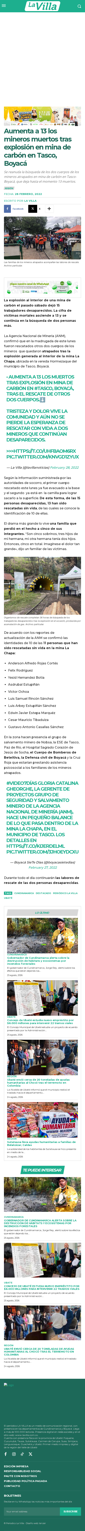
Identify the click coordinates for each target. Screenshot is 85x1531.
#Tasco (43, 388)
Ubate (11, 1017)
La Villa (30, 200)
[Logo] (42, 6)
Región (9, 188)
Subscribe (70, 1511)
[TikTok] (22, 1454)
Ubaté (8, 898)
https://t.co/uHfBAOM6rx (44, 451)
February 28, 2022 (64, 467)
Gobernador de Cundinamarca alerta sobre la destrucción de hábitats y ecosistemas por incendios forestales (38, 960)
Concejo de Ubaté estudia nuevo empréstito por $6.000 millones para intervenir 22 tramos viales (40, 1021)
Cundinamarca (24, 893)
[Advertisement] (42, 57)
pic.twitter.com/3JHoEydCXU (42, 852)
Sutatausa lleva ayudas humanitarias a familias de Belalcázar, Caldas (41, 1143)
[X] (30, 1454)
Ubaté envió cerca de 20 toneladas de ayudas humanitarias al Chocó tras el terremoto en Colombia (38, 1082)
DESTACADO (43, 893)
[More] (49, 209)
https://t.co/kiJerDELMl (35, 846)
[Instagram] (14, 1454)
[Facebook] (5, 1454)
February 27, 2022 (42, 867)
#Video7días (21, 783)
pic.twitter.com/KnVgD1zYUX (42, 457)
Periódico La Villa (65, 893)
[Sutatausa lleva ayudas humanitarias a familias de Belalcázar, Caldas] (42, 1120)
